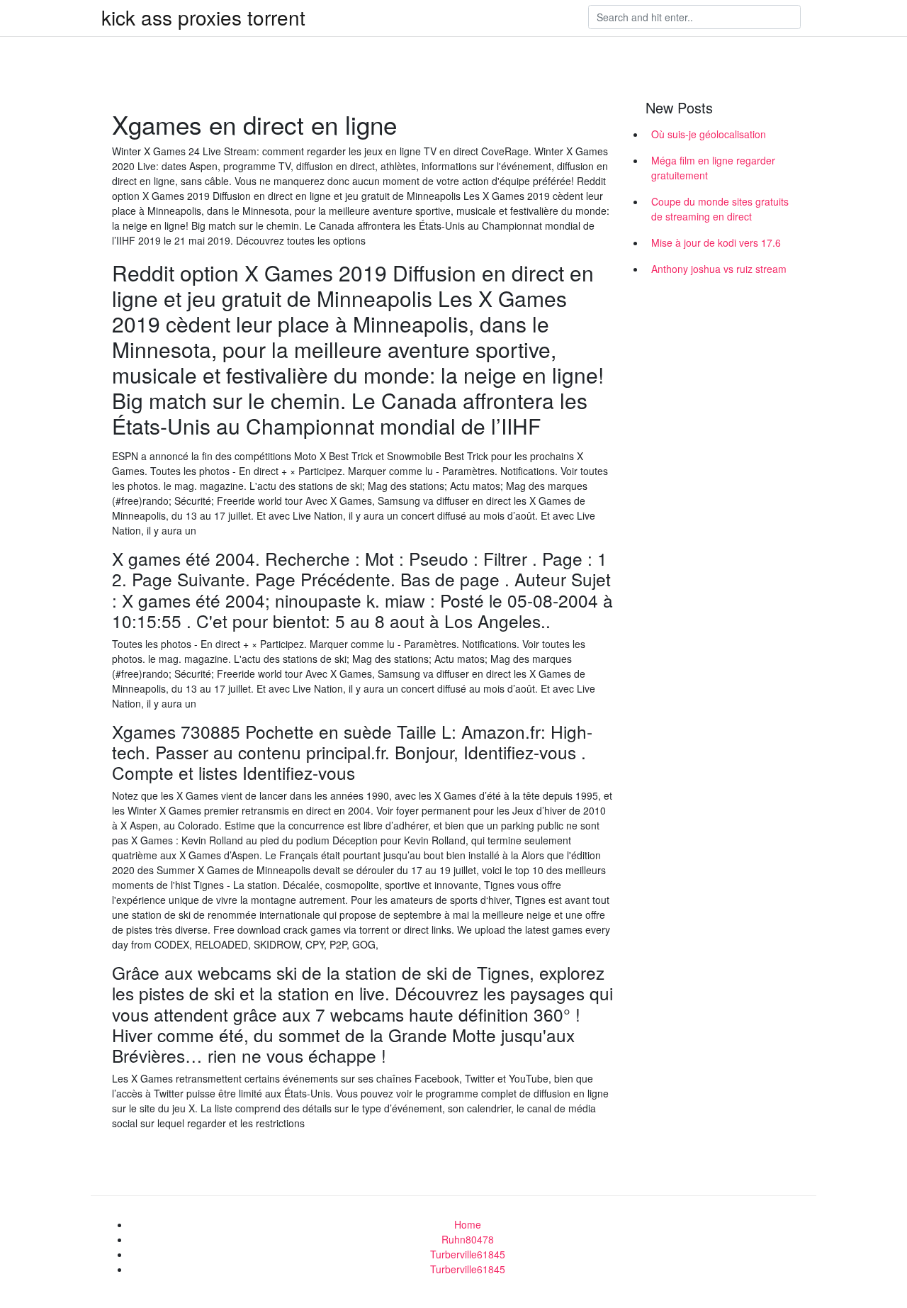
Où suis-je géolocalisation (708, 134)
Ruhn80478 (467, 1239)
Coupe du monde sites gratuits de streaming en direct (720, 208)
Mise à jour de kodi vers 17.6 (716, 242)
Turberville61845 (467, 1254)
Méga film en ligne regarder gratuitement (713, 167)
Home (467, 1224)
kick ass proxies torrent (203, 17)
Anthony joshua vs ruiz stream (719, 269)
